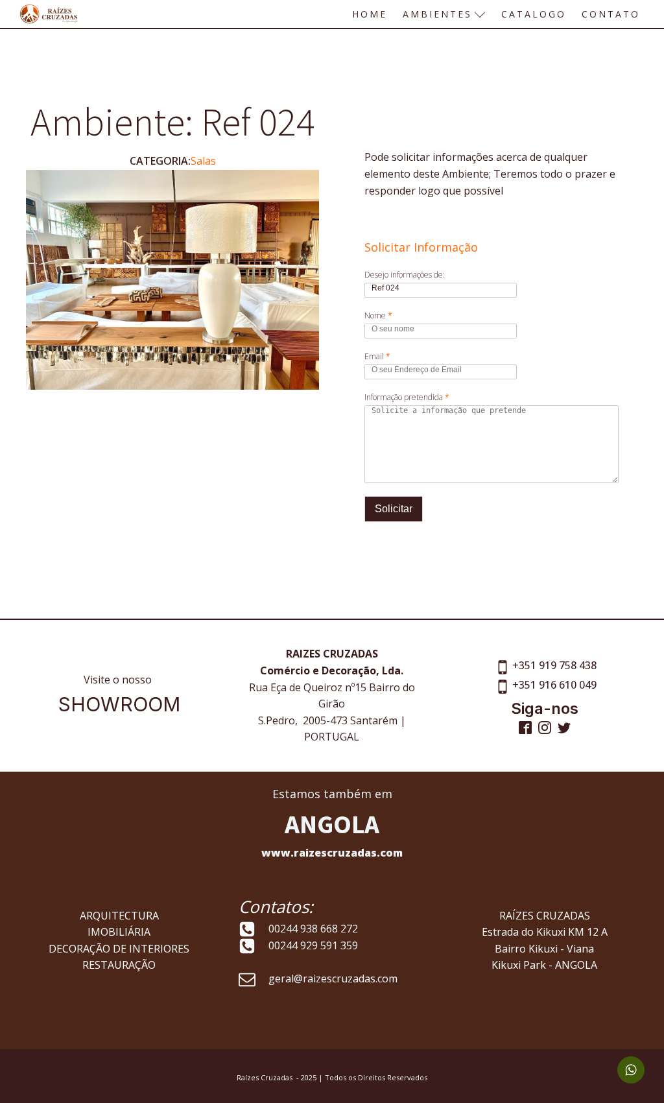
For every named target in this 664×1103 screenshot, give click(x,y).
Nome (378, 316)
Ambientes (437, 14)
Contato (611, 14)
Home (369, 14)
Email (377, 356)
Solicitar (393, 508)
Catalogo (533, 14)
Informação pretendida (406, 397)
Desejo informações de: (404, 275)
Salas (203, 161)
